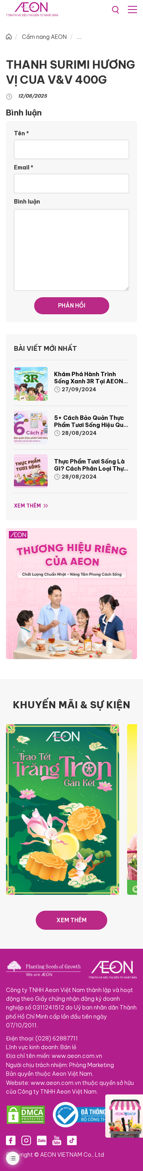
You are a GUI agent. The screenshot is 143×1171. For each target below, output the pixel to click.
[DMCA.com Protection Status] (26, 1115)
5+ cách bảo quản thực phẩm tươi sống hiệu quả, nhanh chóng (91, 425)
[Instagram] (26, 1140)
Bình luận (27, 201)
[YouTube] (56, 1140)
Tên (21, 133)
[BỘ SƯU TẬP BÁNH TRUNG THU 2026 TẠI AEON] (62, 809)
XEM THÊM (71, 920)
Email (23, 167)
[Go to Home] (9, 36)
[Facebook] (10, 1140)
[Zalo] (41, 1140)
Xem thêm (27, 506)
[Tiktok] (72, 1140)
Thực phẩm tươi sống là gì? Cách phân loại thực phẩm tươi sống (90, 468)
